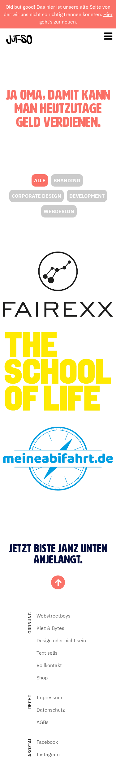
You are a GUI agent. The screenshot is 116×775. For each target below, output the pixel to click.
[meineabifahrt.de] (58, 458)
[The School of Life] (58, 371)
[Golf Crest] (58, 284)
